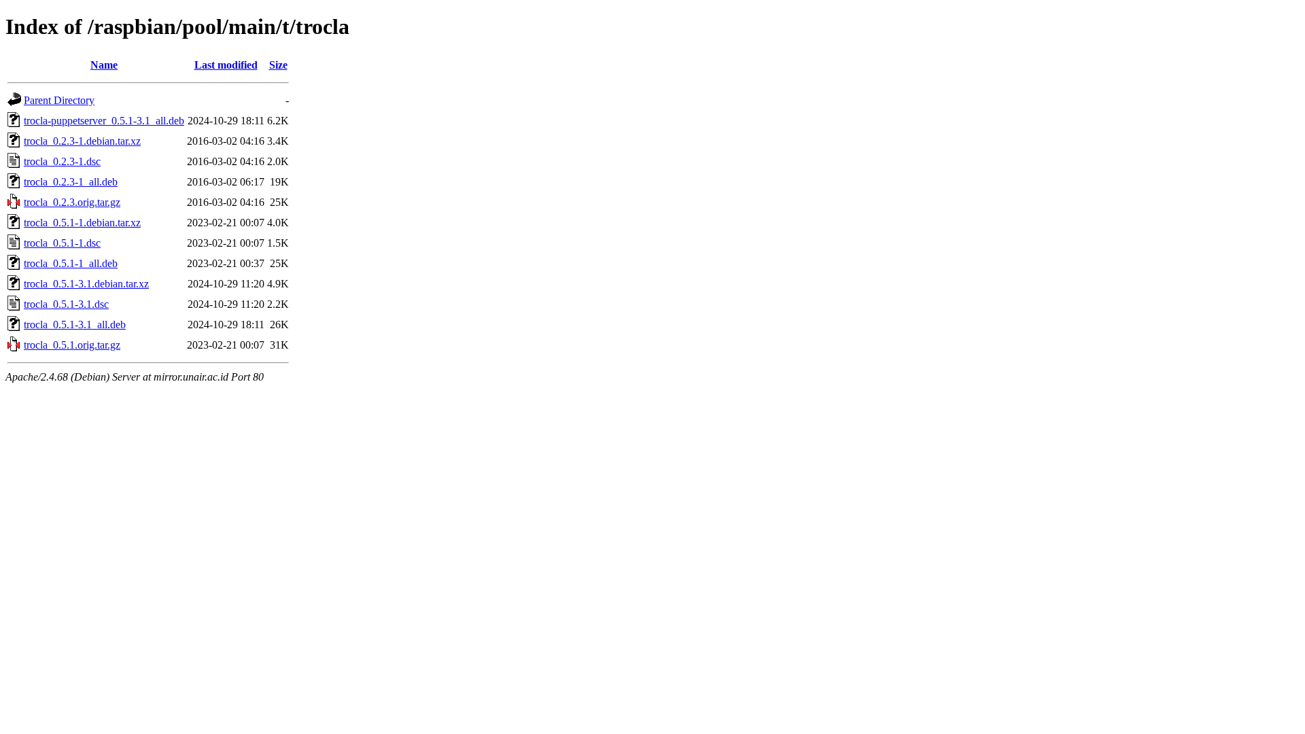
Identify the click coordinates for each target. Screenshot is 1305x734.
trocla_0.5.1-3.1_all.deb (75, 324)
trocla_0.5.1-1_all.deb (71, 263)
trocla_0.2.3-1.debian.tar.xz (82, 141)
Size (278, 65)
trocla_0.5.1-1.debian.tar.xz (82, 222)
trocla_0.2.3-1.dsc (62, 161)
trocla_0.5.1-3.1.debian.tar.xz (86, 284)
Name (104, 65)
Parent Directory (59, 100)
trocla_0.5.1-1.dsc (62, 243)
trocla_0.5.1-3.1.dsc (66, 304)
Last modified (226, 65)
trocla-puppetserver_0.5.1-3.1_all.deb (104, 120)
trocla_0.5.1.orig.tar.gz (72, 345)
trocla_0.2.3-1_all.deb (71, 182)
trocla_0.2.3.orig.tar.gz (72, 202)
